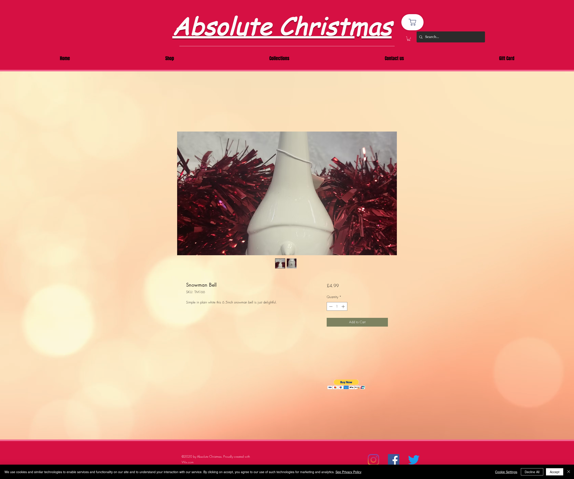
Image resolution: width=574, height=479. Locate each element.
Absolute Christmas (282, 25)
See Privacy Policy (348, 472)
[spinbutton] (337, 306)
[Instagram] (373, 460)
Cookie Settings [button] (506, 472)
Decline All (532, 472)
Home (190, 114)
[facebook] (393, 460)
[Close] (568, 471)
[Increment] (344, 306)
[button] (408, 38)
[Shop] (412, 22)
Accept (554, 472)
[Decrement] (330, 306)
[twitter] (414, 460)
